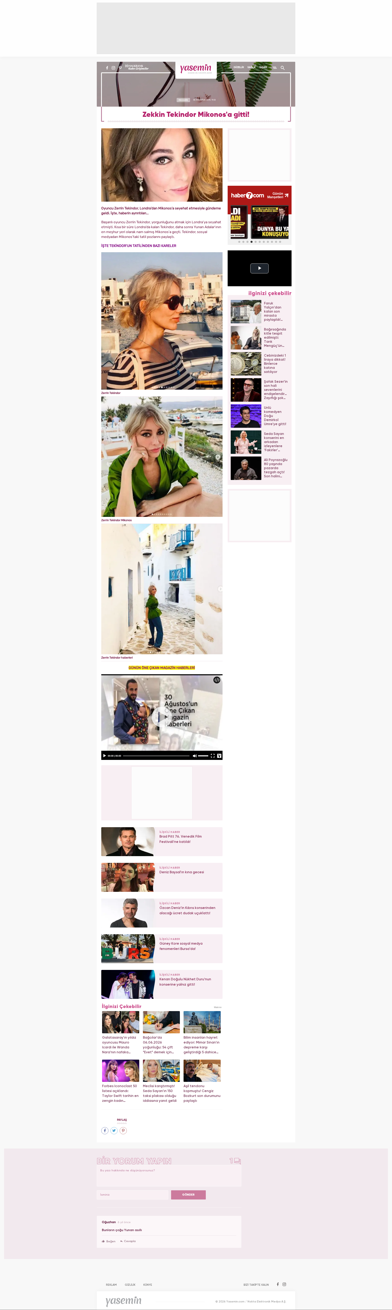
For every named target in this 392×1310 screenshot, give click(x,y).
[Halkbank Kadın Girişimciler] (136, 67)
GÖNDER (188, 1194)
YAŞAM (263, 67)
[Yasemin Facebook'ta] (107, 67)
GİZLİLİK (130, 1284)
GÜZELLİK (239, 67)
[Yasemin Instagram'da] (113, 67)
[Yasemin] (196, 70)
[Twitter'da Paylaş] (114, 1130)
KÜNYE (147, 1284)
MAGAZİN (183, 100)
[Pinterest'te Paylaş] (123, 1130)
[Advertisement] (162, 792)
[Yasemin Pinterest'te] (120, 67)
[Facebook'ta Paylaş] (104, 1130)
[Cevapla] (128, 1241)
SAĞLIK (251, 67)
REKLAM (111, 1284)
